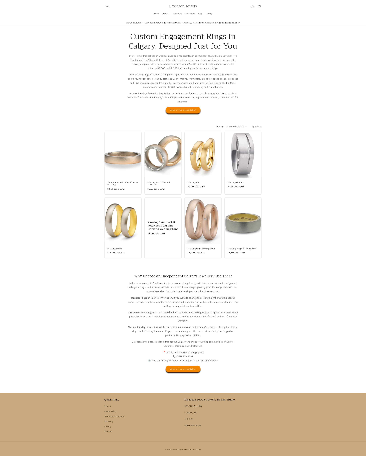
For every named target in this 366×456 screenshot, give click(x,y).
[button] (107, 6)
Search (107, 406)
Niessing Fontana (235, 182)
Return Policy (110, 411)
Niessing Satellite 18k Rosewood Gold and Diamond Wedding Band (163, 226)
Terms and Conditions (114, 416)
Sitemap (108, 431)
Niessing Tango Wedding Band (241, 249)
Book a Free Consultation (183, 110)
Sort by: (220, 126)
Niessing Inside (114, 249)
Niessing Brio (193, 182)
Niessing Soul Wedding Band (201, 249)
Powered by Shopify (193, 449)
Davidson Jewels (178, 449)
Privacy (107, 426)
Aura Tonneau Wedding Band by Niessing (122, 183)
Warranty (108, 421)
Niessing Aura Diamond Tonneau (158, 183)
